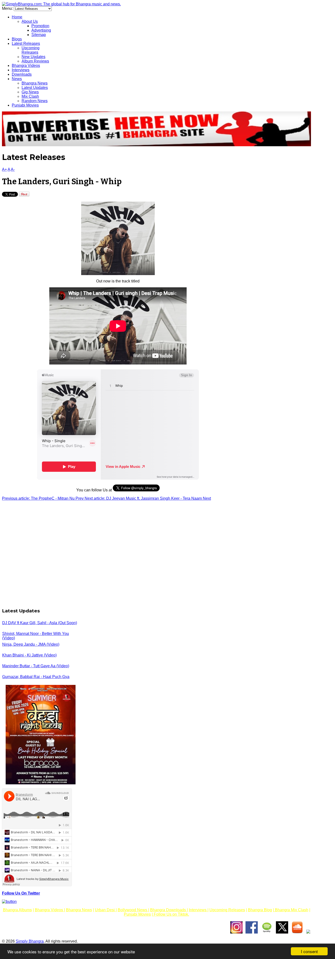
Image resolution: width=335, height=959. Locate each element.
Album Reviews (35, 61)
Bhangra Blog (260, 910)
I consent (309, 951)
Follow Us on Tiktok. (171, 914)
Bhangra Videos (26, 65)
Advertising (41, 30)
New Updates (33, 57)
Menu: (8, 8)
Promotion (40, 26)
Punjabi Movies (25, 105)
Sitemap (38, 35)
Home (17, 17)
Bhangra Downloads (168, 910)
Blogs (17, 39)
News (17, 79)
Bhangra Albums (17, 910)
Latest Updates (35, 87)
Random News (35, 101)
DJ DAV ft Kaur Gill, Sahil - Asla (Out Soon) (39, 623)
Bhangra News (35, 83)
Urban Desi (105, 910)
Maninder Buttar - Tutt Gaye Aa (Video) (35, 666)
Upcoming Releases (30, 50)
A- (13, 169)
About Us (30, 21)
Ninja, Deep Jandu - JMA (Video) (30, 644)
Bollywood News (133, 910)
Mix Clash (30, 96)
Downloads (22, 74)
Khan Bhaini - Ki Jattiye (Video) (29, 655)
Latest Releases (26, 43)
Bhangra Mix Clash (291, 910)
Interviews (20, 70)
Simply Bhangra (30, 941)
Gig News (30, 92)
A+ (4, 169)
